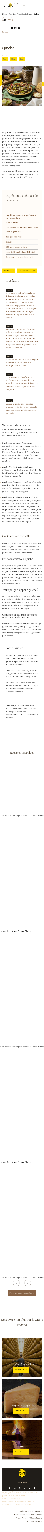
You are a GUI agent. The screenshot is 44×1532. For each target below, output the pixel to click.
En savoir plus (19, 1370)
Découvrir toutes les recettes (20, 1293)
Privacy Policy (21, 1518)
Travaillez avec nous (25, 1511)
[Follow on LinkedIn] (31, 1488)
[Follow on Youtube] (16, 1488)
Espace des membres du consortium (28, 1514)
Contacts (38, 1511)
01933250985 (15, 1499)
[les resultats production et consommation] (22, 71)
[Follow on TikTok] (34, 1488)
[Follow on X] (26, 1488)
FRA (25, 17)
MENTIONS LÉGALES (34, 1521)
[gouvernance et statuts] (22, 94)
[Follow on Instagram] (21, 1488)
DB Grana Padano (35, 1518)
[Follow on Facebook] (11, 1488)
